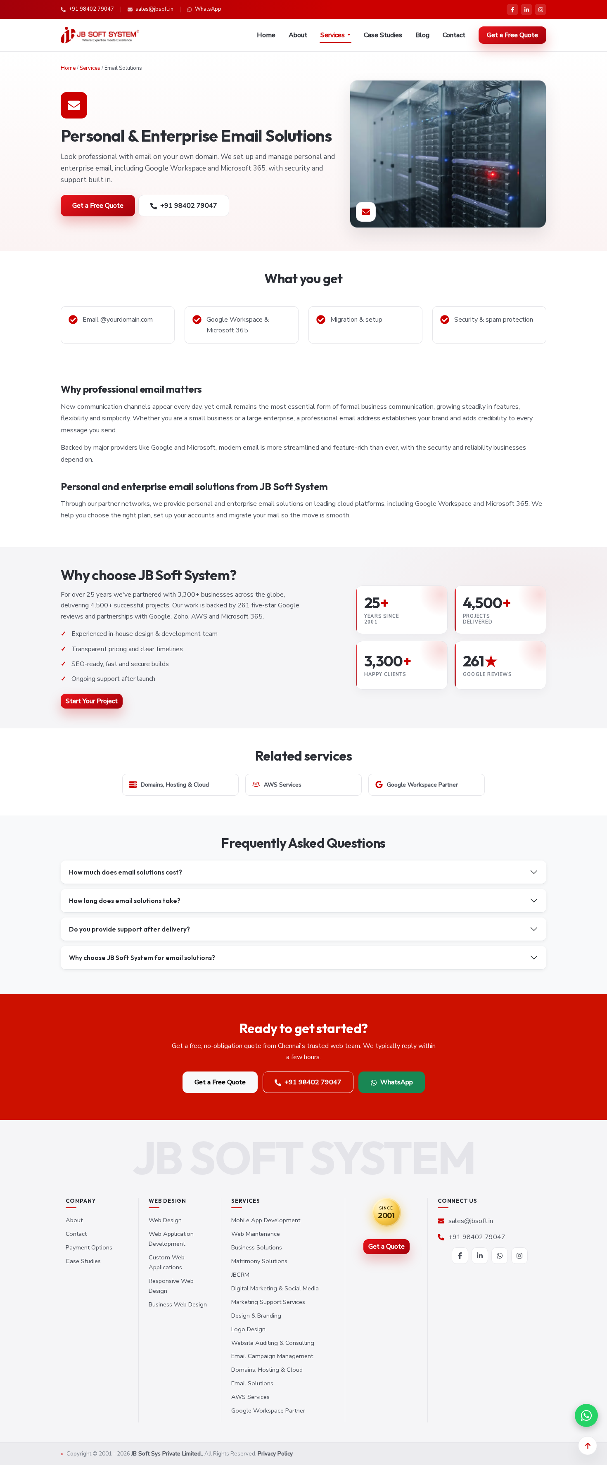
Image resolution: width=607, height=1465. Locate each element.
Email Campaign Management (272, 1356)
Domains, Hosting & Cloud (267, 1369)
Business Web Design (178, 1304)
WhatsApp (208, 9)
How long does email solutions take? (124, 900)
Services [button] (332, 35)
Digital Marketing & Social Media (275, 1288)
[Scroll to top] (587, 1445)
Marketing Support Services (268, 1302)
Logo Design (248, 1329)
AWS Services (250, 1397)
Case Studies (383, 35)
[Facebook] (512, 9)
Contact (454, 35)
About (298, 35)
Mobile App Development (265, 1220)
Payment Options (89, 1247)
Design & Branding (256, 1315)
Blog (422, 35)
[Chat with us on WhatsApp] (586, 1415)
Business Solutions (256, 1247)
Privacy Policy (275, 1454)
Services (90, 68)
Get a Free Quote (512, 35)
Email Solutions (252, 1383)
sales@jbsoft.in (154, 9)
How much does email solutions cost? (125, 872)
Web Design (165, 1220)
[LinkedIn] (526, 9)
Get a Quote (386, 1246)
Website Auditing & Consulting (272, 1343)
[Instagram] (540, 9)
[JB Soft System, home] (100, 35)
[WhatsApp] (499, 1255)
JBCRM (240, 1275)
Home (266, 35)
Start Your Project (92, 701)
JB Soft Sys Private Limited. (166, 1454)
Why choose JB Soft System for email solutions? (142, 957)
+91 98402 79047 (91, 9)
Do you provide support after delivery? (129, 929)
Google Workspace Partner (268, 1410)
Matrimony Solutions (259, 1261)
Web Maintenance (255, 1234)
